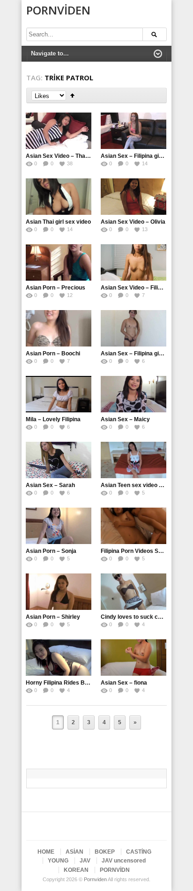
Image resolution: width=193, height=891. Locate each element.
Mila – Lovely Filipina (53, 419)
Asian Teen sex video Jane (136, 485)
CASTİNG (138, 852)
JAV (85, 860)
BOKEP (105, 852)
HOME (45, 852)
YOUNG (58, 860)
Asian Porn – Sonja (51, 551)
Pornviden (58, 10)
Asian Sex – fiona (124, 682)
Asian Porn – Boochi (53, 353)
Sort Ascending (72, 95)
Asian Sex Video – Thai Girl (61, 156)
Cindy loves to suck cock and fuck (146, 617)
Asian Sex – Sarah (50, 485)
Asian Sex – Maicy (125, 419)
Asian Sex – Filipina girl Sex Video (146, 156)
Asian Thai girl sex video (58, 222)
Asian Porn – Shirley (53, 617)
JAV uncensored (124, 860)
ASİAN (74, 852)
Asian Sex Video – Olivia (133, 222)
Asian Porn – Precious (55, 287)
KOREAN (76, 870)
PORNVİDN (115, 870)
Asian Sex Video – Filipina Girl (140, 287)
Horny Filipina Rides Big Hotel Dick (72, 682)
